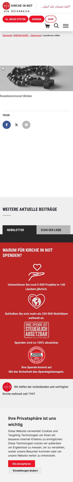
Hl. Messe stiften (15, 19)
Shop (50, 19)
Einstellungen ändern (25, 470)
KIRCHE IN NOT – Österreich (27, 35)
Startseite (7, 35)
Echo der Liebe (51, 230)
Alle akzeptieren (21, 463)
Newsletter (15, 230)
